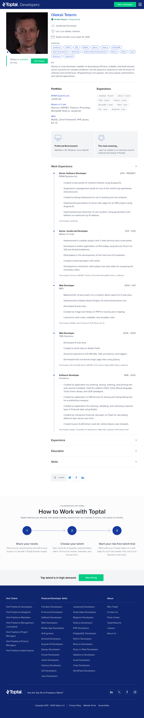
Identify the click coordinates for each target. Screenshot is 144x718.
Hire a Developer (125, 4)
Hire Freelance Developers (19, 606)
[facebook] (76, 477)
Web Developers (49, 622)
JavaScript (57, 47)
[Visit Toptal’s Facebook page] (127, 692)
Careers (111, 628)
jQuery (95, 47)
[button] (94, 166)
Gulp (132, 51)
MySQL (85, 47)
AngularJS (69, 56)
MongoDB (116, 47)
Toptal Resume (114, 622)
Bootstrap (75, 51)
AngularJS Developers (52, 644)
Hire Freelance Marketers (18, 617)
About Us (111, 633)
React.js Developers (82, 644)
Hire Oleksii (39, 61)
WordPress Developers (84, 670)
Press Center (113, 617)
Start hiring (91, 577)
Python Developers (82, 638)
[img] (65, 19)
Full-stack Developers (51, 606)
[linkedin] (82, 477)
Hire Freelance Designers (18, 612)
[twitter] (70, 477)
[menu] (140, 4)
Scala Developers (81, 659)
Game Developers (50, 659)
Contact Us (112, 612)
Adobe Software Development (95, 51)
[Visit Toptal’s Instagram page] (135, 692)
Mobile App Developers (52, 628)
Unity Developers (81, 665)
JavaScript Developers (84, 606)
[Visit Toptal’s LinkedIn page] (111, 692)
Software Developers (51, 617)
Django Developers (50, 649)
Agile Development (60, 51)
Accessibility (103, 705)
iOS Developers (48, 670)
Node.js (105, 47)
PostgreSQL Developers (84, 633)
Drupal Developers (50, 654)
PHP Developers (81, 628)
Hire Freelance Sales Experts (20, 650)
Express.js (57, 56)
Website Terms (89, 705)
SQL (76, 47)
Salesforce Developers (84, 654)
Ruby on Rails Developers (85, 649)
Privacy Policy (75, 705)
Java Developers (49, 675)
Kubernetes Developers (84, 612)
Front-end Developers (52, 612)
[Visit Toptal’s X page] (119, 692)
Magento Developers (83, 617)
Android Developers (51, 638)
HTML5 (68, 47)
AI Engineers (47, 633)
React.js (114, 51)
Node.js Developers (82, 622)
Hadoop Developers (51, 665)
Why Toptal (112, 606)
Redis (124, 51)
